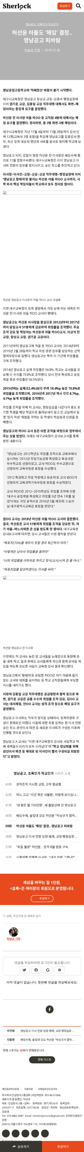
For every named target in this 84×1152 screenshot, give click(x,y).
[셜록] (17, 7)
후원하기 (65, 6)
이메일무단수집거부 (47, 1089)
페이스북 (6, 1133)
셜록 (24, 1081)
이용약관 (28, 1089)
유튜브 (35, 1133)
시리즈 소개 (62, 773)
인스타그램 (16, 1133)
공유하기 (23, 1147)
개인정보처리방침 (10, 1089)
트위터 (25, 1133)
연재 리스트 (44, 1059)
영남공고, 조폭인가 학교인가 (42, 24)
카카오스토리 (45, 1133)
